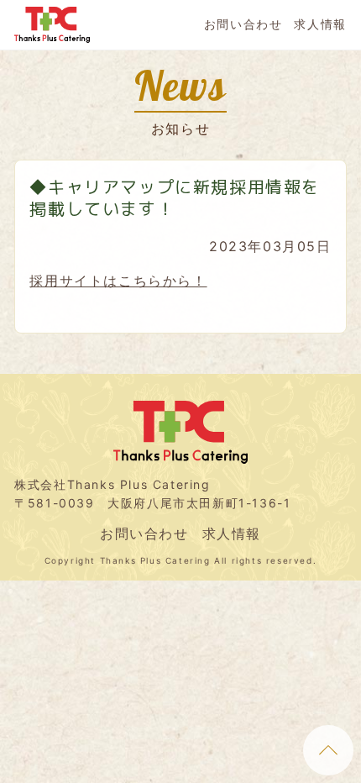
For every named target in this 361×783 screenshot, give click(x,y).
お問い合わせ (243, 24)
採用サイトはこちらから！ (118, 280)
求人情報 (320, 24)
